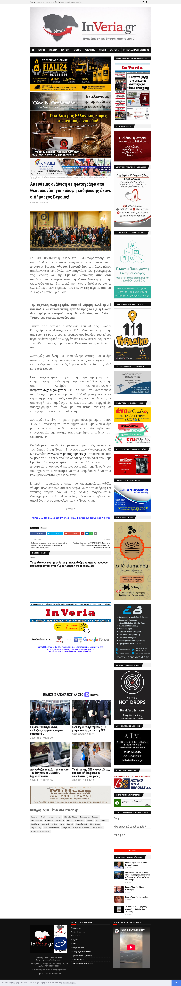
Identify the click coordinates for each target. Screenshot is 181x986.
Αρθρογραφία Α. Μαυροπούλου (83, 963)
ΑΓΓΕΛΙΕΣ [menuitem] (102, 50)
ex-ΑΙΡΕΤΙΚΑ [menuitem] (114, 50)
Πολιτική (43, 177)
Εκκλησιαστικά (85, 817)
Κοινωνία (34, 817)
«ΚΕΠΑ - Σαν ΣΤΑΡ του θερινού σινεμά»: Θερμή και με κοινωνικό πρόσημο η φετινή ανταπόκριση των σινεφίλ (137, 876)
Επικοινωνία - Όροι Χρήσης (55, 2)
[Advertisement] (70, 669)
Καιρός (62, 824)
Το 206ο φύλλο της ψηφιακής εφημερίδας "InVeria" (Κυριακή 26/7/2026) (136, 909)
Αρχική (32, 2)
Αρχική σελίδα (34, 177)
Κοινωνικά (70, 824)
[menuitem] (33, 50)
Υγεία (74, 944)
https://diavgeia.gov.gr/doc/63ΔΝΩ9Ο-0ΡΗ (59, 390)
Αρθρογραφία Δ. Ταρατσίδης (40, 831)
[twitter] (143, 2)
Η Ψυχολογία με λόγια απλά (81, 828)
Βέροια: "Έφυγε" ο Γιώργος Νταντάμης (135, 888)
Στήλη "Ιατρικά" (98, 828)
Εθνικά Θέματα (95, 824)
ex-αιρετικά (45, 824)
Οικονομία (90, 820)
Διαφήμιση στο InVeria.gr (74, 2)
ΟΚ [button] (176, 983)
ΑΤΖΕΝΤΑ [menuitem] (77, 50)
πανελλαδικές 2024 (79, 959)
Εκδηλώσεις (49, 820)
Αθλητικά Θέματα (36, 820)
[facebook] (140, 2)
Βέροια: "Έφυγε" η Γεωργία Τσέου (137, 897)
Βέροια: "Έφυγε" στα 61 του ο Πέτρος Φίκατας (136, 864)
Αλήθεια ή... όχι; (36, 828)
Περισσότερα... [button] (69, 983)
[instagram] (146, 2)
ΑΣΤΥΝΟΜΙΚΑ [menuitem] (90, 50)
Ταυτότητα (40, 2)
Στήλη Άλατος (66, 828)
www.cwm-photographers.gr (67, 454)
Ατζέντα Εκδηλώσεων (70, 817)
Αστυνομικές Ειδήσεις (54, 817)
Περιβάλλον (35, 824)
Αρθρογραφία (79, 820)
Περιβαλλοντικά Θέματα (51, 828)
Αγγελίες (54, 824)
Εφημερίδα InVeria (81, 824)
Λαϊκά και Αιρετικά (101, 820)
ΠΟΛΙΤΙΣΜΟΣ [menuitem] (65, 50)
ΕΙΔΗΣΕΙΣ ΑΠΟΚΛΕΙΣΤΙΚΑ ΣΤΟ (63, 695)
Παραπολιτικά (60, 820)
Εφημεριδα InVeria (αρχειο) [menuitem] (135, 50)
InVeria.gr (35, 202)
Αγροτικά (70, 820)
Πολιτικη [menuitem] (41, 50)
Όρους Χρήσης (66, 566)
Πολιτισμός (95, 817)
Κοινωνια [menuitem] (53, 50)
